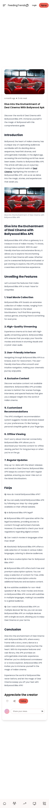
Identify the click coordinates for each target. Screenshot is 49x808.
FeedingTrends (17, 5)
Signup (44, 5)
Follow (23, 701)
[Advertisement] (24, 38)
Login (34, 5)
